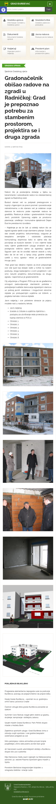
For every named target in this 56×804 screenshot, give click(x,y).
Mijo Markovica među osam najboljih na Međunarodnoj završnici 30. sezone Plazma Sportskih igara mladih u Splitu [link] (28, 759)
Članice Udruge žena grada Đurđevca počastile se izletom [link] (26, 708)
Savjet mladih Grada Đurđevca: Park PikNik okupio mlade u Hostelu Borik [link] (26, 724)
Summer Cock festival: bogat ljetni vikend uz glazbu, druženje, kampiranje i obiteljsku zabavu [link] (27, 716)
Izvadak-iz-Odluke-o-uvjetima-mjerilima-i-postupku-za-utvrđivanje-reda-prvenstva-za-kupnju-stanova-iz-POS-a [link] (29, 314)
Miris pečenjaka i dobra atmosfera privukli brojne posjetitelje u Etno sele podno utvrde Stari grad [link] (25, 742)
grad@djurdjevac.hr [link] (21, 792)
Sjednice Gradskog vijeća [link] (16, 71)
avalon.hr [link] (28, 799)
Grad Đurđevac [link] (17, 4)
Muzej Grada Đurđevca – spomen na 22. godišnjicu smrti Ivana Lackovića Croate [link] (26, 700)
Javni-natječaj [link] (16, 308)
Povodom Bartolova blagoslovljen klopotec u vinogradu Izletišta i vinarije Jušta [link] (24, 768)
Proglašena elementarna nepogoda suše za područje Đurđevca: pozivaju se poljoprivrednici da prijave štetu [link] (27, 692)
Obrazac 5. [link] (14, 334)
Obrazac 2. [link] (14, 324)
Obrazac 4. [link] (14, 331)
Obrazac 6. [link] (14, 337)
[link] (3, 9)
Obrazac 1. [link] (14, 321)
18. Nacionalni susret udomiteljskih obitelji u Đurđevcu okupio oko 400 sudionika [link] (27, 750)
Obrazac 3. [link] (14, 328)
